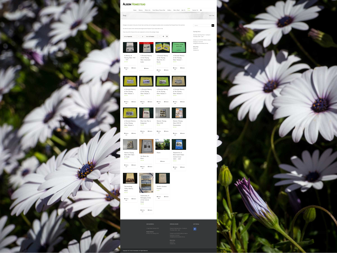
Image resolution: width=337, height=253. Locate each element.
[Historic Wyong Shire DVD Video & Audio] (130, 144)
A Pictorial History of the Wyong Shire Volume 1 (178, 58)
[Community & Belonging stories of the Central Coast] (146, 183)
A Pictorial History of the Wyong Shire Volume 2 (130, 91)
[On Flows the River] (146, 146)
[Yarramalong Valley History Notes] (130, 178)
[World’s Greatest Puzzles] (162, 178)
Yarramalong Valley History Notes (128, 188)
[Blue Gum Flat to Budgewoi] (146, 112)
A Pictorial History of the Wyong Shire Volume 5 (178, 91)
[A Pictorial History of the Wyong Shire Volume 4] (162, 81)
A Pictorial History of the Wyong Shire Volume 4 (162, 91)
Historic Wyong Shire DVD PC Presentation (178, 123)
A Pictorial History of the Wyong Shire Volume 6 (130, 123)
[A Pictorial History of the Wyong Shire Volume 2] (130, 81)
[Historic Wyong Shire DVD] (162, 112)
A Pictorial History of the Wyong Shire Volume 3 (146, 91)
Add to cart (126, 68)
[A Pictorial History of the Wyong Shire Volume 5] (179, 81)
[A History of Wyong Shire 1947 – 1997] (130, 47)
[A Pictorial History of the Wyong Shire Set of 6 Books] (162, 47)
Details (134, 68)
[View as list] (167, 36)
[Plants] (162, 144)
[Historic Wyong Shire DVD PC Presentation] (179, 112)
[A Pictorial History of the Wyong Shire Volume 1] (179, 47)
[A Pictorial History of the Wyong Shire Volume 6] (130, 112)
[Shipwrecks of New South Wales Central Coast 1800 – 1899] (179, 144)
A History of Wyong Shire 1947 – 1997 (130, 58)
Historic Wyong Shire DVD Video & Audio (129, 155)
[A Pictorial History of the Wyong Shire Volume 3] (146, 81)
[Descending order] (142, 36)
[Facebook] (194, 228)
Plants (158, 152)
